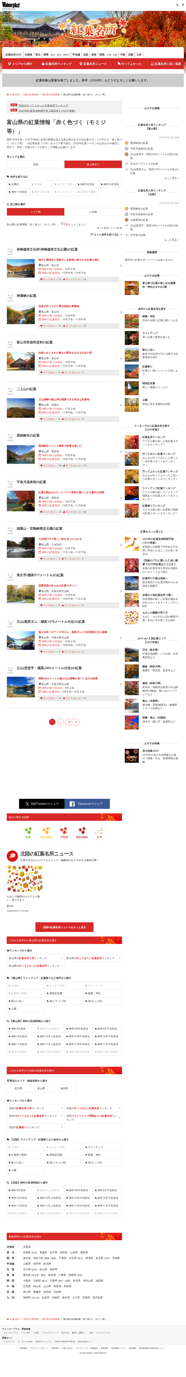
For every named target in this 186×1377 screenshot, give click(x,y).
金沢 (34, 1269)
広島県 (27, 1286)
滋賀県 (99, 1280)
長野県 (37, 1263)
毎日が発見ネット (85, 1341)
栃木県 (99, 1258)
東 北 (10, 1252)
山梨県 (27, 1263)
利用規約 (23, 1348)
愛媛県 (37, 1292)
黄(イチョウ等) (57, 1001)
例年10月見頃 (111, 184)
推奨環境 (55, 1348)
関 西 (10, 1280)
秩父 (80, 1258)
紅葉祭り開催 (19, 1154)
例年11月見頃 (19, 192)
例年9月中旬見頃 (78, 1028)
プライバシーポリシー (39, 1348)
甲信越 (76, 54)
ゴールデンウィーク (50, 1332)
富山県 (41, 1088)
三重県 (62, 1275)
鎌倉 (53, 1258)
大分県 (76, 1297)
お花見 (36, 1332)
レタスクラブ (9, 1341)
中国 (122, 54)
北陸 (85, 54)
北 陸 (10, 1269)
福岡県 (27, 1297)
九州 (138, 54)
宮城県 (27, 1252)
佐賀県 (45, 1297)
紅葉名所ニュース (95, 64)
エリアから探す (22, 64)
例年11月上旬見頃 (50, 1044)
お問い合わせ (67, 1348)
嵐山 (44, 1280)
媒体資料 (104, 1348)
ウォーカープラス (11, 1332)
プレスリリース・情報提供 (87, 1348)
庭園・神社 (94, 993)
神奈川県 (38, 1258)
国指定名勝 (55, 993)
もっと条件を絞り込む (106, 234)
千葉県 (62, 1258)
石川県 (18, 1088)
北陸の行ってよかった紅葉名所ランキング (43, 105)
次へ (70, 721)
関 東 (10, 1258)
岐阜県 (52, 1275)
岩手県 (53, 1252)
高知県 (57, 1292)
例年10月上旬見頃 (50, 1036)
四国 (130, 54)
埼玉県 (73, 1258)
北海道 (28, 54)
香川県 (27, 1292)
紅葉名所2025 (14, 54)
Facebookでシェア (90, 804)
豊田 (43, 1275)
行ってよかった (131, 64)
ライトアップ (95, 1147)
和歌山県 (88, 1280)
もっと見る (171, 178)
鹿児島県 (98, 1297)
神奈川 (66, 54)
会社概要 (132, 1348)
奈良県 (76, 1280)
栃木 (53, 54)
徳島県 (47, 1292)
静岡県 (72, 1275)
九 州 (10, 1297)
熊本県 (66, 1297)
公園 (13, 1008)
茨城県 (116, 1258)
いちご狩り (26, 1332)
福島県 (84, 1252)
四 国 (10, 1292)
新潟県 (47, 1263)
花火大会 (65, 1332)
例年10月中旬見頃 (79, 1036)
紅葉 (91, 1332)
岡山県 (37, 1286)
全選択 (15, 184)
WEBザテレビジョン (43, 1341)
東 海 (10, 1275)
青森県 (43, 1252)
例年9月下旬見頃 (107, 1028)
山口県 (47, 1286)
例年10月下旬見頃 (108, 1036)
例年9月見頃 (87, 184)
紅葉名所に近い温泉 (168, 64)
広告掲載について (118, 1348)
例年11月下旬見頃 (108, 1044)
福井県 (64, 1088)
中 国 (10, 1286)
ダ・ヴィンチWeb (25, 1341)
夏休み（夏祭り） (79, 1332)
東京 (59, 54)
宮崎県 (86, 1297)
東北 (38, 54)
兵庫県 (53, 1280)
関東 (46, 54)
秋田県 (64, 1252)
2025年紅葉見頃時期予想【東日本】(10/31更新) (47, 110)
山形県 (74, 1252)
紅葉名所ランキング (59, 64)
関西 (102, 54)
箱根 (47, 1258)
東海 (93, 54)
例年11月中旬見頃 (79, 1044)
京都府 (37, 1280)
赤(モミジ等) (95, 1001)
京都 (109, 54)
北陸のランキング (26, 1108)
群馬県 (89, 1258)
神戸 (61, 1280)
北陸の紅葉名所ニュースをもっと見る (64, 927)
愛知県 (27, 1275)
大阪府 (27, 1280)
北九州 (35, 1297)
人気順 (93, 212)
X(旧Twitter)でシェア (45, 804)
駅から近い (17, 1001)
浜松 (80, 1275)
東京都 (27, 1258)
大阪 (115, 54)
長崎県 (56, 1297)
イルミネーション (103, 1332)
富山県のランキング (28, 958)
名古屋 (35, 1275)
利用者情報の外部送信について (152, 1348)
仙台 (34, 1252)
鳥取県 (57, 1286)
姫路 (67, 1280)
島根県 (67, 1286)
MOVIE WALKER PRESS (65, 1341)
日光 (107, 1258)
